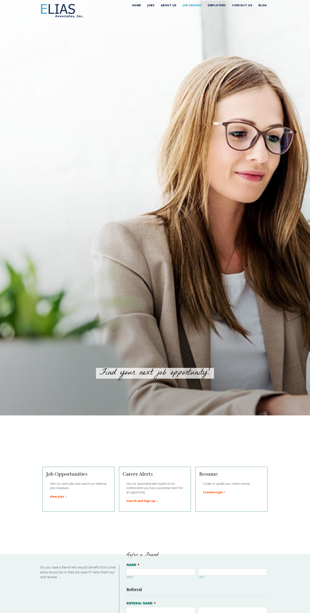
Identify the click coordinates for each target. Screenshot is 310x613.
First (130, 577)
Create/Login (213, 492)
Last (201, 577)
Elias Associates (62, 10)
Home (136, 5)
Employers (217, 5)
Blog (263, 5)
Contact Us (242, 5)
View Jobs (57, 497)
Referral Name (141, 603)
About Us (169, 5)
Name (132, 565)
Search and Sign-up (140, 501)
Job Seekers (192, 5)
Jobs (150, 5)
